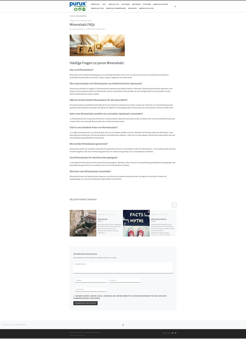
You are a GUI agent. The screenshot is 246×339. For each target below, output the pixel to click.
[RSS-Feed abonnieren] (164, 333)
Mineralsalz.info (79, 332)
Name (79, 280)
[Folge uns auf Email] (175, 333)
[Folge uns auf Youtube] (172, 333)
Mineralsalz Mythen (158, 219)
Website (80, 289)
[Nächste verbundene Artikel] (174, 205)
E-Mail (113, 280)
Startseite (73, 16)
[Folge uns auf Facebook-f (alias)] (166, 333)
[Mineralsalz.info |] (79, 6)
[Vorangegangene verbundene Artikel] (169, 205)
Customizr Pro (81, 335)
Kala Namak (102, 219)
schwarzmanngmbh (78, 29)
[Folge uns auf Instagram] (169, 333)
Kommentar (80, 264)
